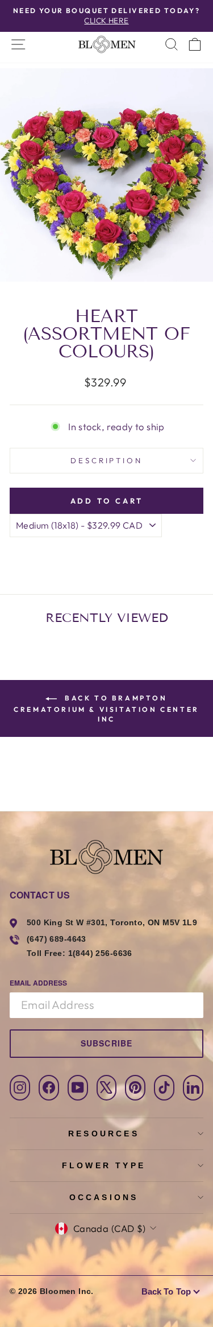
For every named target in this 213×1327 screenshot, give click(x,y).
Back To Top (166, 1291)
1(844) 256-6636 (100, 953)
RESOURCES (103, 1133)
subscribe (106, 1043)
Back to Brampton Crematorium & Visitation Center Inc (106, 708)
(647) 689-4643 (56, 938)
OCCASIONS (104, 1197)
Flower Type (103, 1165)
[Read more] (106, 44)
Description (106, 460)
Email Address (38, 983)
